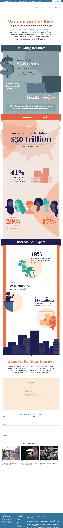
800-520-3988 (10, 518)
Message (4, 424)
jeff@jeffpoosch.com (38, 1)
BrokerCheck (30, 517)
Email (33, 416)
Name (3, 416)
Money (18, 523)
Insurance (19, 520)
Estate (18, 519)
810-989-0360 (27, 1)
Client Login (56, 1)
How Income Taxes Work (45, 460)
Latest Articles (20, 526)
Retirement (19, 516)
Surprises (4, 460)
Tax (18, 522)
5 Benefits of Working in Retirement (29, 460)
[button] (37, 7)
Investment (19, 518)
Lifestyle (19, 525)
